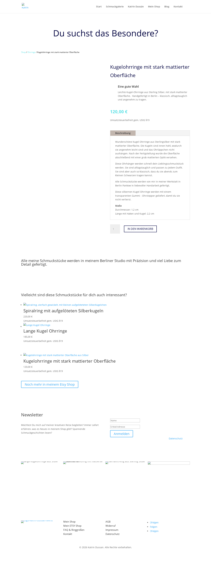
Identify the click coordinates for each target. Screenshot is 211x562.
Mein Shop (154, 6)
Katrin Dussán (136, 6)
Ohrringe (31, 52)
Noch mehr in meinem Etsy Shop (50, 384)
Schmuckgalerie (115, 6)
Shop (23, 52)
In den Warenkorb (140, 229)
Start (99, 6)
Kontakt (178, 6)
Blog (166, 6)
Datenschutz (176, 438)
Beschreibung (123, 133)
